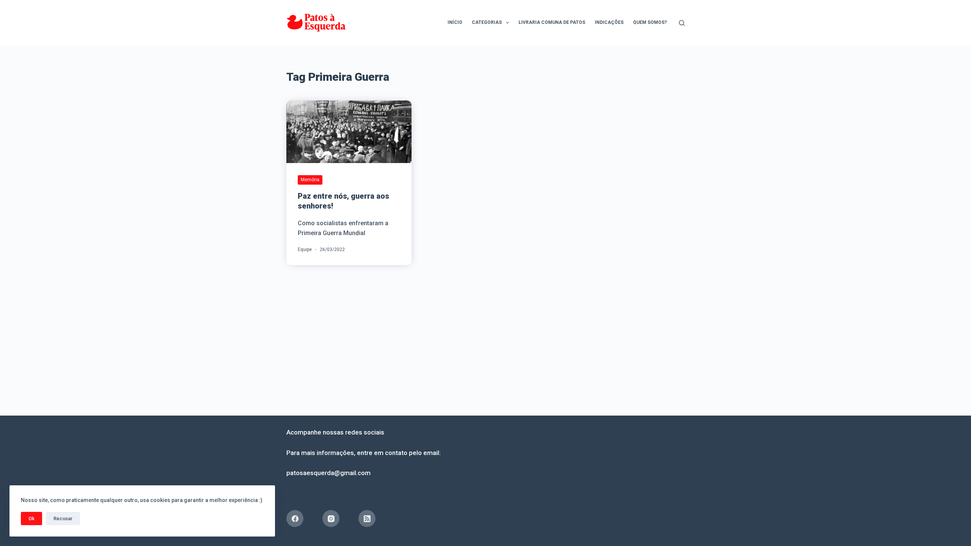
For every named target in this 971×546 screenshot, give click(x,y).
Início (455, 22)
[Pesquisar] (682, 23)
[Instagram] (330, 518)
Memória (310, 179)
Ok (31, 518)
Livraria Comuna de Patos (551, 22)
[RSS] (367, 518)
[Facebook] (294, 518)
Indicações (609, 22)
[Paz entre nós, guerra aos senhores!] (349, 131)
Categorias (487, 22)
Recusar (62, 518)
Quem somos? (650, 22)
